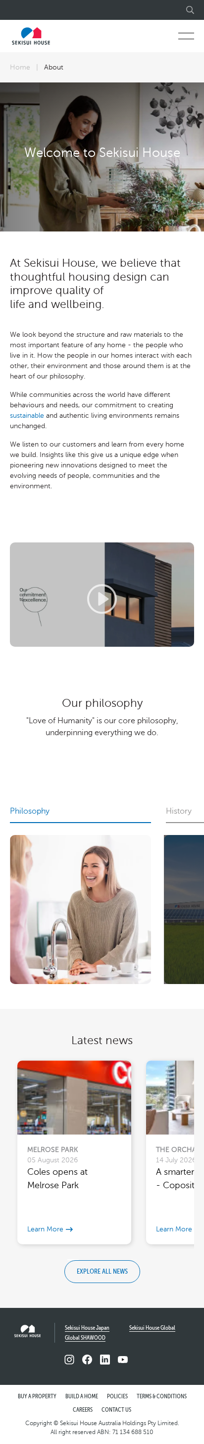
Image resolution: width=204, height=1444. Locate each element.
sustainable (27, 415)
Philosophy (30, 811)
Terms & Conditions (162, 1397)
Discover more (102, 786)
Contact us (116, 1410)
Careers (83, 1410)
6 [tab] (131, 1259)
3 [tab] (96, 1259)
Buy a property (37, 1397)
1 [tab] (73, 1259)
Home (20, 67)
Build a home (81, 1397)
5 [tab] (119, 1259)
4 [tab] (107, 1259)
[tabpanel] (102, 156)
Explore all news (102, 1272)
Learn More (45, 1229)
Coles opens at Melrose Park (57, 1178)
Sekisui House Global (152, 1328)
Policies (117, 1397)
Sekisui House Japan (87, 1328)
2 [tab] (84, 1259)
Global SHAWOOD (85, 1338)
